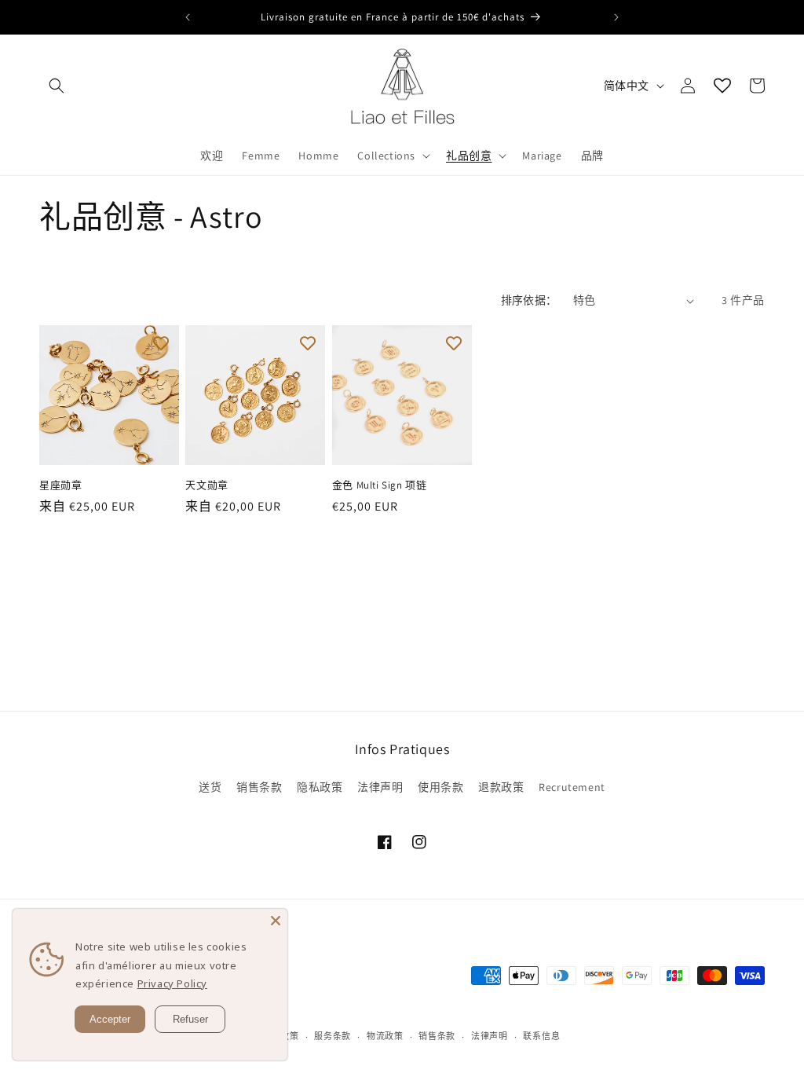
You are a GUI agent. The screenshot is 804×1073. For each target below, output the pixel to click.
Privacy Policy (172, 983)
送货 (210, 787)
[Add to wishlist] (161, 343)
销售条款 (259, 787)
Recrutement (572, 787)
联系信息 (541, 1036)
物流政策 (385, 1036)
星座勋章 (60, 485)
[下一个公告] (616, 17)
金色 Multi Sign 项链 (379, 485)
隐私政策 (319, 787)
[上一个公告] (187, 17)
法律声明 (380, 787)
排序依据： (529, 300)
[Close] (275, 920)
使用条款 (440, 787)
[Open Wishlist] (722, 85)
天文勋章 (206, 485)
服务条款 (332, 1036)
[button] (56, 85)
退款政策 (501, 787)
